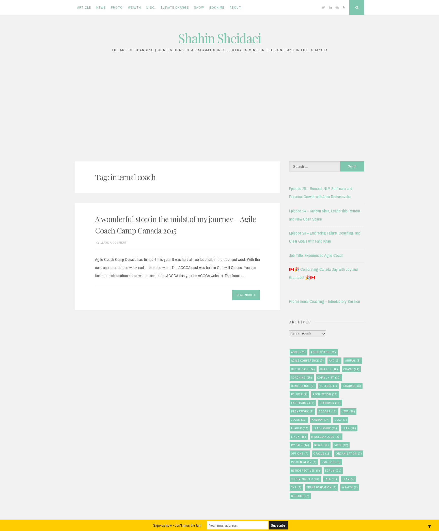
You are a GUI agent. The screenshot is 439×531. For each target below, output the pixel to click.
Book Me (216, 7)
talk (330, 479)
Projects (331, 462)
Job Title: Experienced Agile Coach (316, 255)
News (101, 7)
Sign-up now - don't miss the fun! (177, 525)
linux (298, 437)
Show (199, 7)
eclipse (299, 394)
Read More (245, 295)
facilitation (325, 394)
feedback (330, 403)
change (329, 369)
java (348, 411)
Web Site (300, 496)
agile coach (323, 352)
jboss (298, 419)
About (235, 7)
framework (302, 411)
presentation (303, 462)
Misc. (150, 7)
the (296, 487)
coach (351, 369)
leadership (325, 428)
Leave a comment (114, 242)
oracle (322, 453)
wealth (350, 487)
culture (328, 386)
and (334, 360)
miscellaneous (326, 437)
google (328, 411)
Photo (117, 7)
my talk (300, 445)
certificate (303, 369)
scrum (333, 470)
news (321, 445)
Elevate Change (175, 7)
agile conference (307, 360)
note (341, 445)
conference (303, 386)
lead (341, 419)
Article (84, 7)
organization (349, 453)
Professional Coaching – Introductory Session (324, 301)
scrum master (305, 479)
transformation (321, 487)
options (299, 453)
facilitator (302, 403)
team (348, 479)
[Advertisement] (219, 109)
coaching (301, 377)
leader (299, 428)
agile (298, 352)
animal (352, 360)
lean (349, 428)
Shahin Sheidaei (219, 37)
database (351, 386)
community (328, 377)
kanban (320, 419)
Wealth (134, 7)
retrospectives (305, 470)
